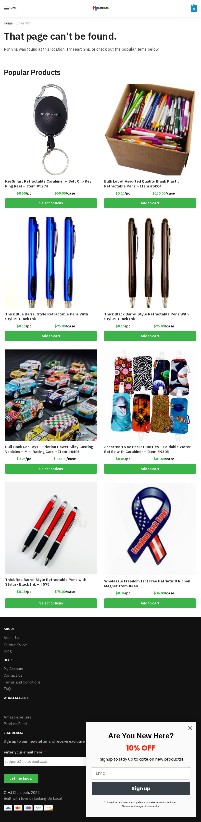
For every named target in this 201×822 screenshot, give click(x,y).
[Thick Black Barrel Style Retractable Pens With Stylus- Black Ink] (150, 262)
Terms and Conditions (22, 682)
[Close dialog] (190, 728)
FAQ (7, 688)
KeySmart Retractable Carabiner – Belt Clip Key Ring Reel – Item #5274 (48, 183)
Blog (8, 651)
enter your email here (25, 752)
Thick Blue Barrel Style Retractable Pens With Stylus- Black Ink (46, 316)
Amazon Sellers (17, 717)
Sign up (141, 788)
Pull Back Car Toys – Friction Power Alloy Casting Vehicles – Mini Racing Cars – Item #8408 (49, 449)
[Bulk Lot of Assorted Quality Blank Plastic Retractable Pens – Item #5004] (150, 129)
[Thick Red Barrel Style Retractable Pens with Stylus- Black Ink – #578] (51, 528)
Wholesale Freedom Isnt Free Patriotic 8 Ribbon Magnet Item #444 (147, 583)
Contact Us (13, 675)
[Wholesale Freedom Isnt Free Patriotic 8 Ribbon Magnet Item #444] (150, 528)
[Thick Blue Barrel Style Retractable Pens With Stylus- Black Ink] (51, 262)
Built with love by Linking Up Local (33, 798)
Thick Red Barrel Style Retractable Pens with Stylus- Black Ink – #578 (45, 582)
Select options (51, 203)
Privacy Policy (15, 644)
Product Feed (15, 723)
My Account (14, 668)
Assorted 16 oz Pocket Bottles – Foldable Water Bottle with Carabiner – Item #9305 (147, 449)
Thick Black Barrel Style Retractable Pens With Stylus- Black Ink (146, 316)
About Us (11, 637)
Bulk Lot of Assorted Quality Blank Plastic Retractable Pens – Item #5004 (141, 183)
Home (8, 23)
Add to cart (150, 203)
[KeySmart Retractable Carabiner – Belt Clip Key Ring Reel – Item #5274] (51, 129)
